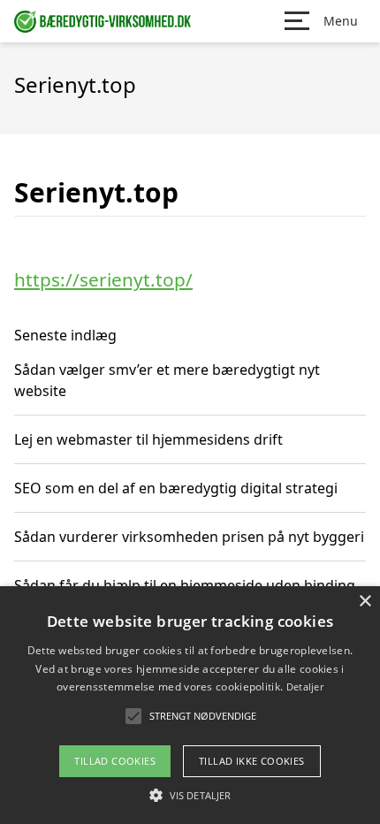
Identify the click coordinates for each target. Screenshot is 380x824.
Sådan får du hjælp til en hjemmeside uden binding (184, 585)
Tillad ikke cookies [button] (252, 760)
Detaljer (304, 686)
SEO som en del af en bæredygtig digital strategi (176, 488)
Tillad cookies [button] (115, 760)
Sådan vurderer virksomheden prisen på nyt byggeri (189, 536)
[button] (190, 795)
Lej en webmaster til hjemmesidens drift (148, 439)
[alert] (190, 705)
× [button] (364, 601)
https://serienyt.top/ (103, 279)
